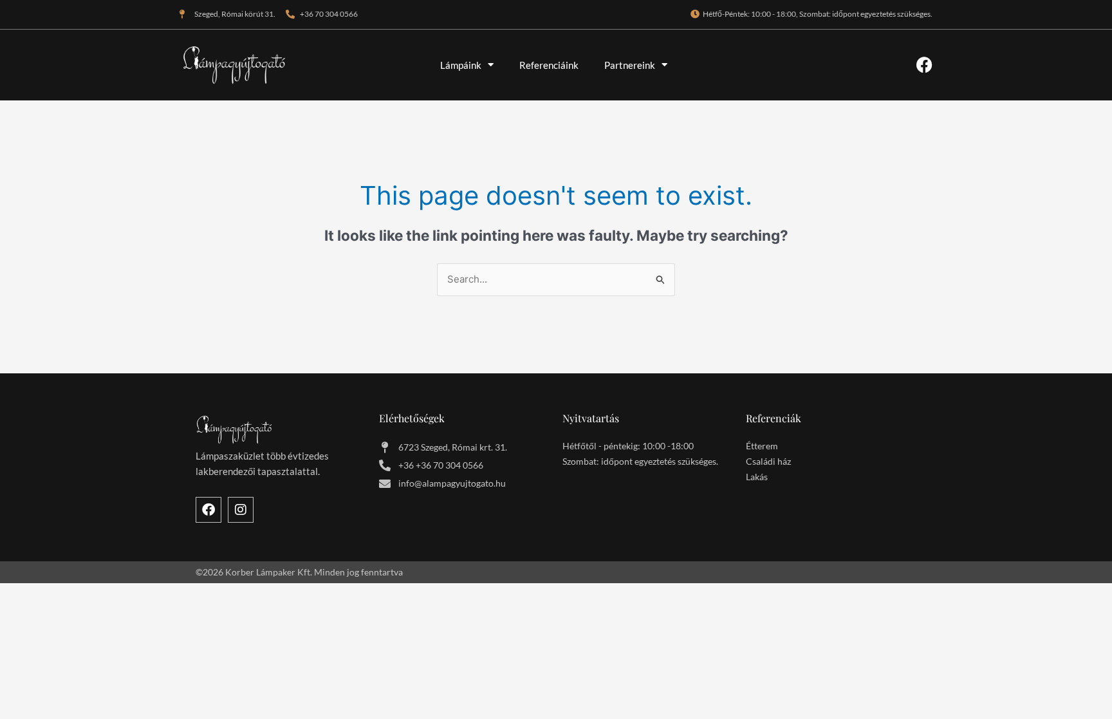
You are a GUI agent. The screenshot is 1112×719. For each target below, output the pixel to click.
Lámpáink (460, 65)
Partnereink (629, 65)
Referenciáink (549, 65)
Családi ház (768, 461)
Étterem (762, 445)
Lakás (757, 476)
